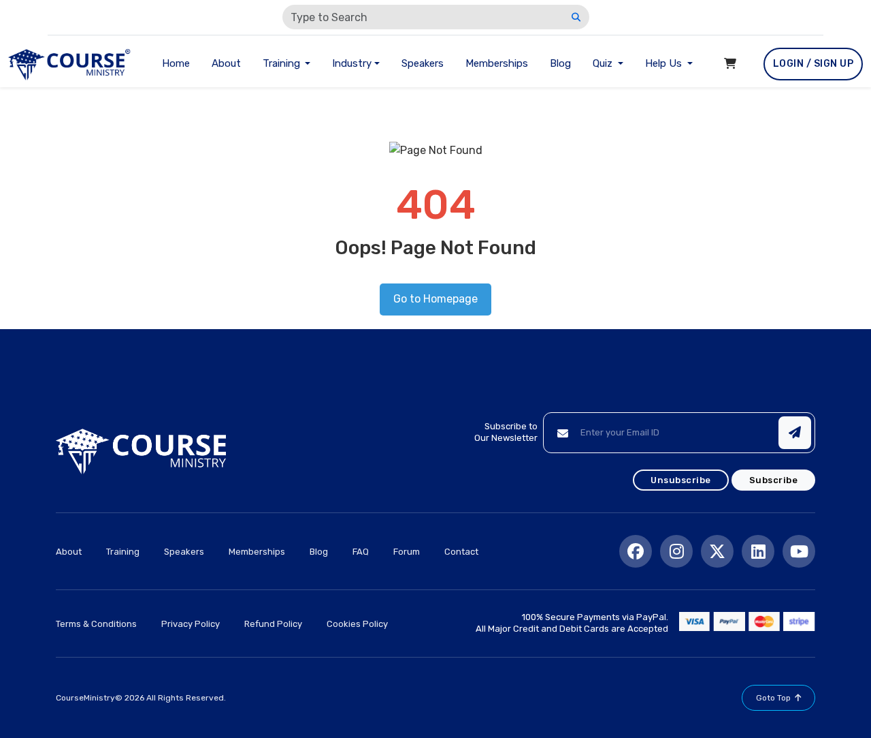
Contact (461, 552)
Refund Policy (273, 624)
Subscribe (773, 480)
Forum (406, 552)
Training (122, 552)
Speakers (422, 63)
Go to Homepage (435, 298)
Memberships (496, 63)
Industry (352, 63)
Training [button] (283, 63)
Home (176, 63)
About (226, 63)
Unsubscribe (681, 480)
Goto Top (773, 698)
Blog (560, 63)
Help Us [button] (665, 63)
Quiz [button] (604, 63)
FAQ (360, 552)
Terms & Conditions (96, 624)
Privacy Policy (190, 624)
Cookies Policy (357, 624)
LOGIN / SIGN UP (813, 64)
